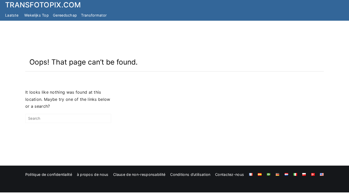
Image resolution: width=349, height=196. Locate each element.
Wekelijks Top (36, 15)
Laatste (11, 15)
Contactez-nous (229, 174)
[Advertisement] (174, 39)
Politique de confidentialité (48, 174)
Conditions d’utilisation (190, 174)
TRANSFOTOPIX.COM (43, 5)
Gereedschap (65, 15)
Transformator (94, 15)
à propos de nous (93, 174)
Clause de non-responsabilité (139, 174)
